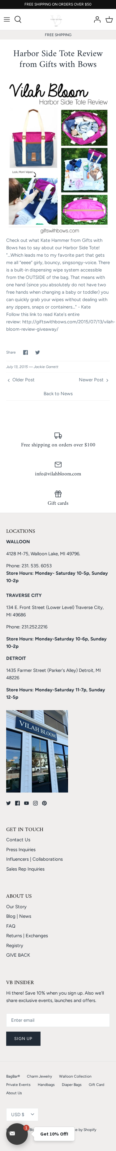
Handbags (46, 1085)
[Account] (95, 19)
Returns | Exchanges (27, 935)
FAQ (10, 926)
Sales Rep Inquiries (25, 869)
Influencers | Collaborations (34, 859)
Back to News (58, 393)
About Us (14, 1093)
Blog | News (18, 916)
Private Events (18, 1085)
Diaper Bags (72, 1085)
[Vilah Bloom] (58, 19)
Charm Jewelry (39, 1076)
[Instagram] (35, 803)
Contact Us (18, 840)
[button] (17, 1134)
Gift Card (96, 1085)
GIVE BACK (18, 955)
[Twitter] (8, 803)
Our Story (16, 906)
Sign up (23, 1038)
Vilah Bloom (30, 1130)
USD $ (17, 1114)
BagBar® (13, 1076)
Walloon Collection (75, 1076)
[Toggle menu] (7, 19)
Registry (14, 945)
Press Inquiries (21, 849)
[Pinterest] (44, 803)
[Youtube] (26, 803)
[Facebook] (17, 803)
